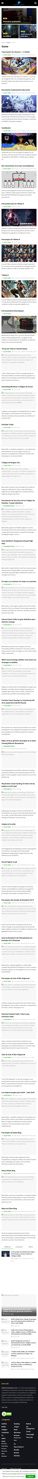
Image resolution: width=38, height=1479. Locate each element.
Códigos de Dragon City (11, 462)
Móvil (3, 1453)
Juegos (16, 1427)
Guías (3, 1441)
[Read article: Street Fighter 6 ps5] (19, 876)
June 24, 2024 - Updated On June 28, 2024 (24, 1173)
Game (5, 18)
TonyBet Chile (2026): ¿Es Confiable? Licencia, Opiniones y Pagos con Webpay (23, 1353)
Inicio (3, 42)
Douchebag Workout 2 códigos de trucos (17, 386)
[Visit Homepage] (19, 3)
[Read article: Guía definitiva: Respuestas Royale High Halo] (19, 557)
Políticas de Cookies (15, 1468)
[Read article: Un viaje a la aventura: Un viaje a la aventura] (19, 595)
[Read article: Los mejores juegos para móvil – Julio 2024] (19, 1106)
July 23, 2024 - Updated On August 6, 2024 (24, 351)
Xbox (15, 1440)
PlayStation (17, 1437)
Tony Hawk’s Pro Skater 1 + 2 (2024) (16, 52)
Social (28, 1431)
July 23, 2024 (16, 389)
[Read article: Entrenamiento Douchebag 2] (19, 324)
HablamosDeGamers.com (9, 1388)
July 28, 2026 (15, 1326)
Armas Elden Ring (8, 1170)
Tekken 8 (5, 275)
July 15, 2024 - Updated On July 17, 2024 (24, 827)
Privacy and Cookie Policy (16, 1476)
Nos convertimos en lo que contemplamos (18, 166)
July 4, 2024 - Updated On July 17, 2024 (23, 943)
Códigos (4, 1430)
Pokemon (4, 1456)
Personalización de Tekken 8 (13, 204)
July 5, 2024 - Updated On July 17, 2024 (23, 903)
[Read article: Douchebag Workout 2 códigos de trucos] (19, 400)
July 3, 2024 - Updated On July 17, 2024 (23, 981)
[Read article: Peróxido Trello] (19, 438)
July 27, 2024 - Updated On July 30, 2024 (24, 93)
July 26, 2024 (16, 206)
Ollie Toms (7, 55)
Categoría (8, 42)
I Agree (30, 1476)
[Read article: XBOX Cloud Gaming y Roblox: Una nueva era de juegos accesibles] (19, 676)
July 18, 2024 (17, 705)
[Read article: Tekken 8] (19, 289)
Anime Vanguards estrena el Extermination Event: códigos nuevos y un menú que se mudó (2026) (23, 1343)
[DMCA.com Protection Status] (7, 1414)
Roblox (28, 1424)
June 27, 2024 (18, 1095)
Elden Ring (5, 1446)
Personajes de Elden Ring (11, 1132)
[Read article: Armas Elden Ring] (19, 1184)
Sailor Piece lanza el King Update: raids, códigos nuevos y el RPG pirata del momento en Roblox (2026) (23, 1332)
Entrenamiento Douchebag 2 (13, 311)
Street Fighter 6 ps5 (9, 862)
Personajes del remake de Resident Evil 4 (18, 900)
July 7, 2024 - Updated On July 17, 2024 (23, 865)
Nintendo (17, 1432)
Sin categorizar (30, 1428)
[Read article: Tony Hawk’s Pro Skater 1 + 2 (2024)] (19, 66)
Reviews (17, 1456)
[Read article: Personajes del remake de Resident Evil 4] (19, 914)
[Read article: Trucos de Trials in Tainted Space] (19, 362)
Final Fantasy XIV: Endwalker (26, 35)
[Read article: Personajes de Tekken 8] (19, 253)
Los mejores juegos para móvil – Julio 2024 (18, 1092)
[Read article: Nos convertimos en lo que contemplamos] (19, 179)
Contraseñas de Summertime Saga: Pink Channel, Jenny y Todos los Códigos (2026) (23, 1254)
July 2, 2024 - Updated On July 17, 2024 (24, 1019)
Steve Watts (8, 584)
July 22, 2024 (16, 427)
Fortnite (4, 1448)
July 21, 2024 (20, 506)
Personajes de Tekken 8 (11, 239)
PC (15, 1444)
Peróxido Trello (7, 424)
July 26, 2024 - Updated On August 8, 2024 (24, 168)
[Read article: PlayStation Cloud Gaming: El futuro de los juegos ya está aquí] (19, 800)
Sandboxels (6, 128)
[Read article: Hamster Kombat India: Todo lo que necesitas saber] (19, 1030)
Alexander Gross (9, 506)
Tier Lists (29, 1437)
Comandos (5, 1432)
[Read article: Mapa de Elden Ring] (19, 1222)
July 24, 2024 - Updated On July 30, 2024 (24, 278)
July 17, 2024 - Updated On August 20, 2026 (15, 748)
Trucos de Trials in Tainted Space (14, 349)
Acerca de (4, 1468)
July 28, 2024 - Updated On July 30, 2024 (24, 55)
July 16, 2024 (17, 789)
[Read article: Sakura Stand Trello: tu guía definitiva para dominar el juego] (19, 635)
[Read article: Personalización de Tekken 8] (19, 217)
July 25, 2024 (16, 242)
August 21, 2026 (8, 1314)
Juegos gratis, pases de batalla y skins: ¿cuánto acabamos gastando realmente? (17, 1310)
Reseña (16, 1450)
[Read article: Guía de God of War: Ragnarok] (19, 1068)
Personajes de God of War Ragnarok (16, 978)
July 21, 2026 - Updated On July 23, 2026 (23, 1358)
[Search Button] (35, 3)
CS (2, 1435)
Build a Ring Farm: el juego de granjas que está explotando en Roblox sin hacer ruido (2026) (23, 1321)
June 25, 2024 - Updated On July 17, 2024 (24, 1135)
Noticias (17, 1435)
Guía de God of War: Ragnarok (13, 1054)
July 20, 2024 (17, 584)
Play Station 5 (19, 1447)
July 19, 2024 (17, 665)
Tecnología (30, 1434)
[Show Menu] (2, 3)
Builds (4, 1427)
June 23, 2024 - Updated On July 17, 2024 (24, 1211)
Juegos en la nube (9, 824)
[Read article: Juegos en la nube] (19, 838)
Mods (16, 1430)
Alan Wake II (7, 36)
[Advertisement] (19, 1277)
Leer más (4, 1407)
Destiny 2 (4, 1443)
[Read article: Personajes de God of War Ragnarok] (19, 992)
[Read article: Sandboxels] (19, 141)
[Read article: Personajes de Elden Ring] (19, 1146)
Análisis (4, 1424)
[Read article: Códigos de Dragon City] (19, 476)
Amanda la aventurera (11, 21)
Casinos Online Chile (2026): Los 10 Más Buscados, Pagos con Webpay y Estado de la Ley (23, 1364)
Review (16, 1453)
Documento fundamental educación (16, 90)
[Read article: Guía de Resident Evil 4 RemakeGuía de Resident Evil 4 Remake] (19, 954)
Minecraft (4, 1451)
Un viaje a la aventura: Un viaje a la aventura (19, 581)
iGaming (17, 1424)
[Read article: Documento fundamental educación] (19, 104)
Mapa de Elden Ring (9, 1208)
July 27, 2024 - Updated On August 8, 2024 (24, 131)
